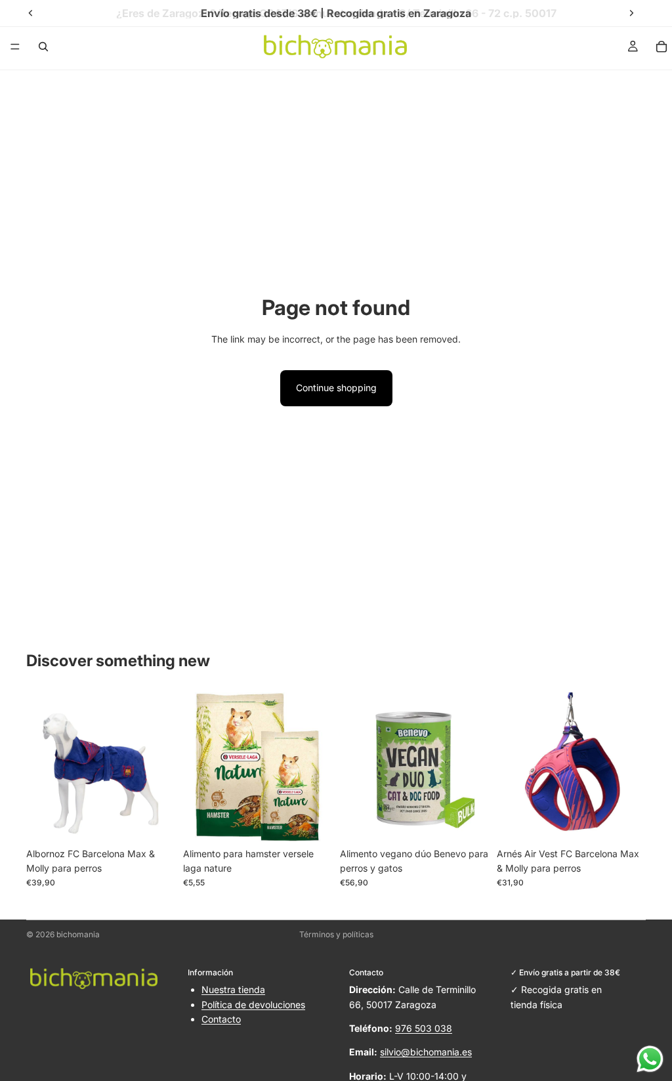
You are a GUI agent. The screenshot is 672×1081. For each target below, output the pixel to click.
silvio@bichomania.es (426, 1051)
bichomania (78, 934)
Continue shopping (336, 387)
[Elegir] (155, 821)
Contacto (221, 1019)
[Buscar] (43, 46)
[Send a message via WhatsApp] (650, 1059)
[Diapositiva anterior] (40, 766)
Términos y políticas (336, 934)
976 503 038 (423, 1028)
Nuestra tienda (233, 989)
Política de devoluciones (253, 1004)
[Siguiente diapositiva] (160, 766)
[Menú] (15, 47)
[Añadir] (312, 821)
